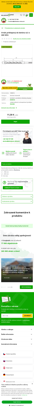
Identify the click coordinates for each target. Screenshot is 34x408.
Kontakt (12, 104)
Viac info (17, 6)
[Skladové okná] (7, 15)
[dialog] (17, 395)
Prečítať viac (24, 395)
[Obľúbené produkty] (24, 15)
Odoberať (27, 315)
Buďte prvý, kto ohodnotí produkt (21, 38)
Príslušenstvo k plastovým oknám (15, 28)
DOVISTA (12, 99)
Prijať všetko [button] (17, 402)
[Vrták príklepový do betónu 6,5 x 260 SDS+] (17, 60)
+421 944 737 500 (8, 139)
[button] (31, 15)
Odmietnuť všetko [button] (17, 398)
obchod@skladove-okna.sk (11, 141)
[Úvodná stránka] (2, 28)
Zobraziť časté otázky (12, 187)
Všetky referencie (26, 287)
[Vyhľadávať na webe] (21, 15)
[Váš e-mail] (17, 316)
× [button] (32, 383)
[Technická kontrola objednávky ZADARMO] (3, 20)
